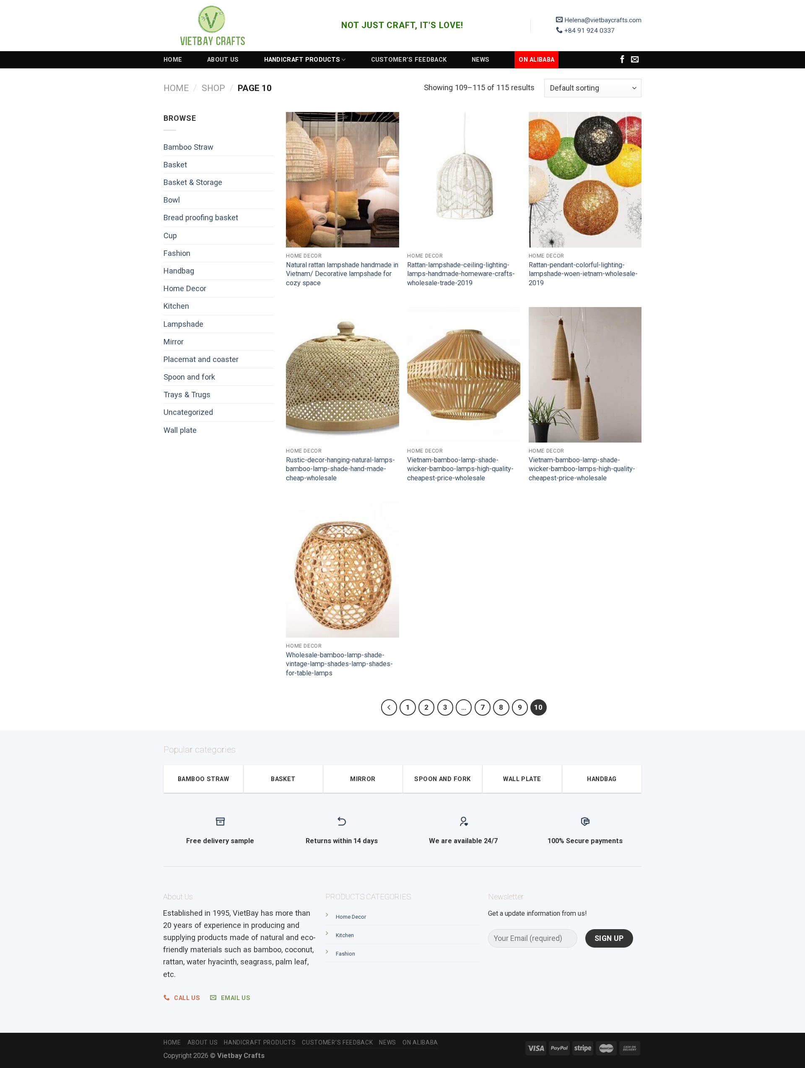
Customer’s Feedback (409, 59)
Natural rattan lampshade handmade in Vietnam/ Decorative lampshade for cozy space (342, 274)
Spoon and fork (189, 376)
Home (173, 59)
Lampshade (183, 324)
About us (223, 59)
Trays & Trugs (187, 394)
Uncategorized (188, 412)
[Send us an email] (635, 59)
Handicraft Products (302, 59)
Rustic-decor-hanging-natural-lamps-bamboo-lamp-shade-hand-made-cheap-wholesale (340, 469)
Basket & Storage (193, 182)
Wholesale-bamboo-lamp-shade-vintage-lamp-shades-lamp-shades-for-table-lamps (339, 664)
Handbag (179, 270)
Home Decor (185, 288)
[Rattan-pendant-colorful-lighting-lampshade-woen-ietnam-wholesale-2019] (585, 179)
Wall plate (180, 430)
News (480, 59)
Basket (175, 164)
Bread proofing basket (201, 217)
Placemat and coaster (201, 359)
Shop (213, 88)
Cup (170, 235)
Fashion (177, 253)
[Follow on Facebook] (622, 59)
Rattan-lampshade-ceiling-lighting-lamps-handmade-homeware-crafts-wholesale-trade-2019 (461, 274)
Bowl (172, 199)
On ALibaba (536, 59)
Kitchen (176, 306)
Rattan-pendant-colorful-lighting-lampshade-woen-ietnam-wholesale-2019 (583, 274)
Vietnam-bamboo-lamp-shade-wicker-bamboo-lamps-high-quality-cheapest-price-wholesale (460, 469)
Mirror (174, 341)
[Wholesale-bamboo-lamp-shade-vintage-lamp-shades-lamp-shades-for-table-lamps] (342, 570)
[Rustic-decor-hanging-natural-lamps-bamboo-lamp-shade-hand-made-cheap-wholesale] (342, 375)
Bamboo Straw (188, 147)
